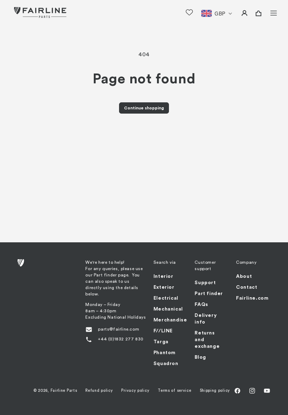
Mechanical (168, 309)
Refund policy (99, 390)
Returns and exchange (207, 340)
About (244, 276)
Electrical (165, 298)
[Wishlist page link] (189, 12)
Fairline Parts (64, 390)
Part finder (209, 293)
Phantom (164, 352)
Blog (200, 357)
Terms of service (174, 390)
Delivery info (206, 319)
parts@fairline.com (118, 329)
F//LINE (163, 330)
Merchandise (170, 320)
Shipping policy (215, 390)
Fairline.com (252, 298)
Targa (161, 341)
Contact (246, 287)
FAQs (201, 304)
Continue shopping (144, 108)
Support (205, 282)
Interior (163, 276)
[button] (269, 12)
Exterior (164, 287)
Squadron (165, 363)
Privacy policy (135, 390)
